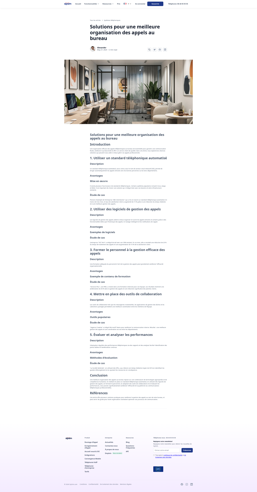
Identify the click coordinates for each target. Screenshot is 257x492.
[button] (92, 4)
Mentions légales (126, 484)
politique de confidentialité (173, 455)
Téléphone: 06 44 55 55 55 (178, 4)
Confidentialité (93, 484)
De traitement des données (109, 484)
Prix (118, 4)
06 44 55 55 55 (171, 438)
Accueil (78, 4)
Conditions (83, 484)
